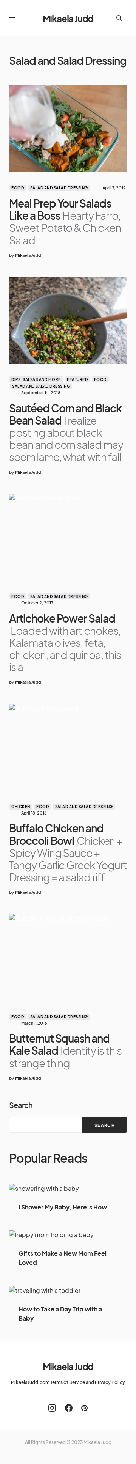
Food (17, 188)
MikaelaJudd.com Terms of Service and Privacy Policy (68, 1382)
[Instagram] (52, 1408)
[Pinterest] (84, 1408)
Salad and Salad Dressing (59, 188)
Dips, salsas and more (36, 379)
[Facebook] (69, 1408)
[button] (12, 18)
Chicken (20, 806)
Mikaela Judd (68, 18)
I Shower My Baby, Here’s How (63, 1207)
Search (20, 1105)
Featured (77, 379)
